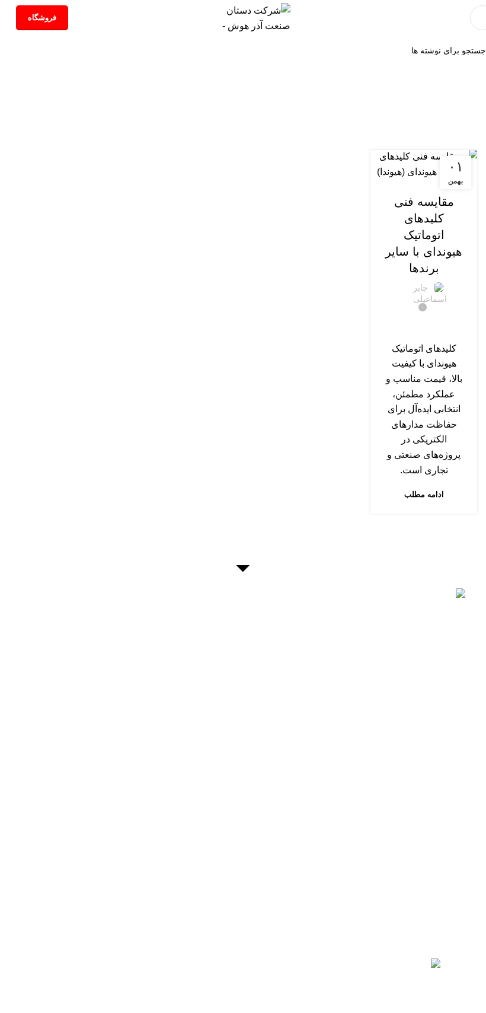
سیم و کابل (387, 866)
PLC (401, 850)
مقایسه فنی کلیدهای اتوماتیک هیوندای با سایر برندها (423, 235)
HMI (425, 850)
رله (341, 804)
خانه (305, 110)
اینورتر (451, 850)
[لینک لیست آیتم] (243, 624)
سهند (375, 880)
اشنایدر (391, 896)
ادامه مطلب (424, 494)
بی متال (404, 835)
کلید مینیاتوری (369, 820)
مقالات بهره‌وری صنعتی (219, 833)
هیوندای (405, 880)
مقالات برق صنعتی (259, 848)
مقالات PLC (252, 863)
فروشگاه (42, 17)
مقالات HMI (231, 894)
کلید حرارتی (360, 835)
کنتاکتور (440, 835)
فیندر (350, 880)
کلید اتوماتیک (426, 820)
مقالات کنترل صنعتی (260, 818)
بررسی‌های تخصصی (424, 178)
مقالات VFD (245, 879)
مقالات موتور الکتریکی (226, 924)
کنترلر (375, 850)
